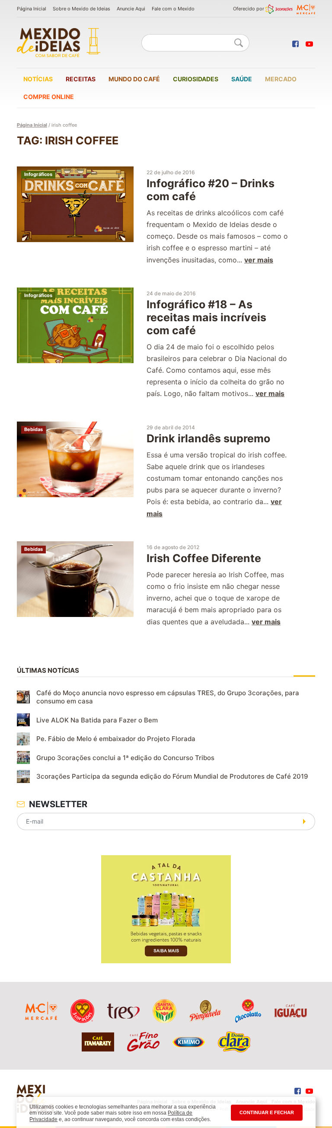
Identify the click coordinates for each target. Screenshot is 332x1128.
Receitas (81, 79)
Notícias (38, 79)
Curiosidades (195, 79)
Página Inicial (31, 9)
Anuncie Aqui (131, 9)
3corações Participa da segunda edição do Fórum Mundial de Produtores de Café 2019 (172, 776)
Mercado (281, 79)
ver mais (258, 260)
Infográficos (38, 174)
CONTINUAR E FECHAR (266, 1112)
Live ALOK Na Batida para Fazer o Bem (97, 720)
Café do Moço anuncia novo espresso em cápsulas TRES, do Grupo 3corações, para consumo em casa (167, 697)
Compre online (48, 96)
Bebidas (33, 429)
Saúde (241, 79)
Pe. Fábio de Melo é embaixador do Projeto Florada (115, 739)
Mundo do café (134, 79)
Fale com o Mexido (173, 9)
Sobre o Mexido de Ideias (81, 9)
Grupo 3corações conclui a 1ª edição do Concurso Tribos (125, 758)
